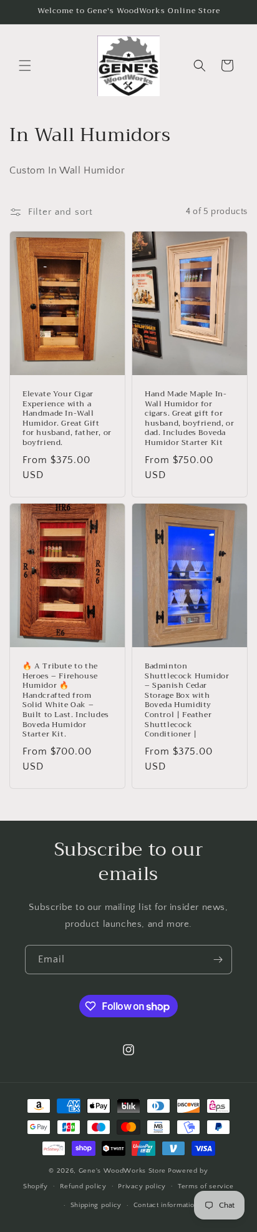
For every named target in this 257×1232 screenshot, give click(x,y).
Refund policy (83, 1186)
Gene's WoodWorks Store (122, 1171)
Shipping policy (96, 1205)
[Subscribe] (217, 959)
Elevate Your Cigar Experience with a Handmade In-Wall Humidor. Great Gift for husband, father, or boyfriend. (67, 418)
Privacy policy (142, 1186)
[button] (25, 65)
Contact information (165, 1205)
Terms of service (206, 1186)
